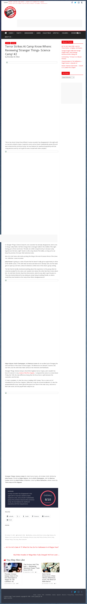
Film (43, 594)
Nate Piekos (40, 537)
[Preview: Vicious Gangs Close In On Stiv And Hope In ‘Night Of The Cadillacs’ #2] (13, 564)
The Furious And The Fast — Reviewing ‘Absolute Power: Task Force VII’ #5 (31, 567)
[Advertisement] (49, 23)
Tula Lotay (15, 539)
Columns (65, 33)
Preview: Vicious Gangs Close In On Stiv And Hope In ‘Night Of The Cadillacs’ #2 (11, 577)
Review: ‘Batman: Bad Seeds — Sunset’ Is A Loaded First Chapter (26, 2)
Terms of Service (79, 594)
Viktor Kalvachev (23, 539)
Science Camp (50, 537)
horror (11, 537)
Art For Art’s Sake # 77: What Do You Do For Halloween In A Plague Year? (31, 547)
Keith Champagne (24, 537)
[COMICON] (10, 7)
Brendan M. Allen (21, 535)
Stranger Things (9, 539)
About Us (8, 37)
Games (39, 33)
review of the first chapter (26, 373)
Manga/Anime (29, 33)
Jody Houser (16, 537)
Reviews (13, 43)
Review (45, 537)
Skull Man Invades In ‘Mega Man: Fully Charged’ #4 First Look (36, 555)
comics (34, 535)
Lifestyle (56, 33)
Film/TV (19, 33)
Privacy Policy (71, 594)
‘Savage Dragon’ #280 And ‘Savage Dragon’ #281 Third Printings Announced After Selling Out (71, 52)
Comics (11, 33)
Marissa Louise (32, 537)
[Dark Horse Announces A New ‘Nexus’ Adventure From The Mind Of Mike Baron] (50, 564)
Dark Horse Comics (41, 535)
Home (34, 594)
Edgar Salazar (50, 535)
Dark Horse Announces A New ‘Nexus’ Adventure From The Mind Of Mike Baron (49, 577)
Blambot (30, 535)
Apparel (59, 594)
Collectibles (47, 33)
